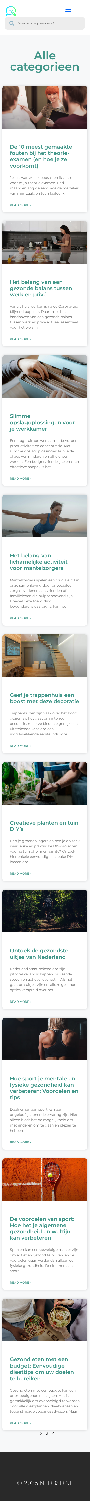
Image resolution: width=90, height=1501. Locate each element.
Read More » (21, 205)
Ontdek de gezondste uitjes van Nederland (39, 953)
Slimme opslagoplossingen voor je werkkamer (42, 422)
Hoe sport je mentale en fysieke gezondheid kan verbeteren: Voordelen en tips (44, 1088)
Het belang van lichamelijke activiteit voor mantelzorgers (39, 561)
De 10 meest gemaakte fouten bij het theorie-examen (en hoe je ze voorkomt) (41, 156)
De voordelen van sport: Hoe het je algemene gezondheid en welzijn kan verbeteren (42, 1228)
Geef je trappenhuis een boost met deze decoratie (44, 698)
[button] (68, 11)
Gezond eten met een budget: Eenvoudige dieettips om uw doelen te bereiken (42, 1369)
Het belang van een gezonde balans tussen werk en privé (41, 288)
